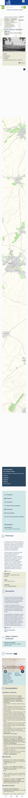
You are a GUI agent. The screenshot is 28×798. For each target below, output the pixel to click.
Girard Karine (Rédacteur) (10, 19)
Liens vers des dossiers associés (15, 516)
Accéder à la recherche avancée (15, 9)
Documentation (10, 513)
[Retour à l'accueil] (2, 2)
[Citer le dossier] (22, 796)
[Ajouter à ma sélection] (6, 796)
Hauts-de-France (8, 33)
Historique (9, 498)
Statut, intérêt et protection (13, 505)
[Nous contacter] (17, 796)
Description (9, 502)
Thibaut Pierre (6, 56)
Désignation (9, 494)
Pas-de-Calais (18, 33)
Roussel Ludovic (12, 586)
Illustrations (9, 509)
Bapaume (6, 34)
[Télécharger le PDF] (11, 796)
